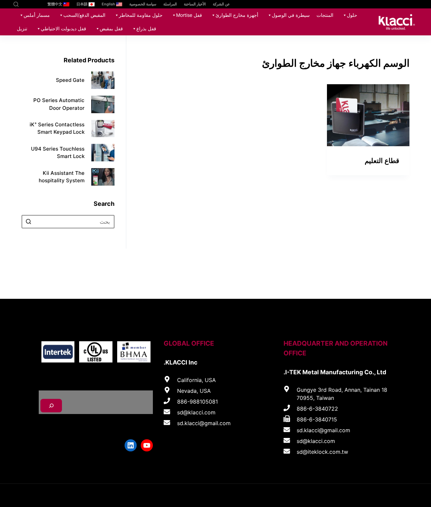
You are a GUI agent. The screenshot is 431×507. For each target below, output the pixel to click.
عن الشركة (221, 4)
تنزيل (22, 28)
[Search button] (28, 221)
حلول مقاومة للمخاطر (141, 15)
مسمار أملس (37, 15)
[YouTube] (34, 4)
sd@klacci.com (316, 441)
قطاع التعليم (382, 161)
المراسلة (170, 4)
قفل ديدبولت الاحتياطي (63, 28)
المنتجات (325, 15)
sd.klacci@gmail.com (323, 430)
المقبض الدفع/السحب (84, 15)
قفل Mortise (189, 15)
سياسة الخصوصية (142, 4)
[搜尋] (51, 405)
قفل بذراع (146, 28)
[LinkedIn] (24, 4)
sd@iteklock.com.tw (322, 451)
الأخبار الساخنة (195, 4)
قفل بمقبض (111, 28)
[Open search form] (16, 4)
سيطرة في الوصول (291, 15)
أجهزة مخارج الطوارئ (237, 15)
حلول (352, 15)
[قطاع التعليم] (368, 115)
